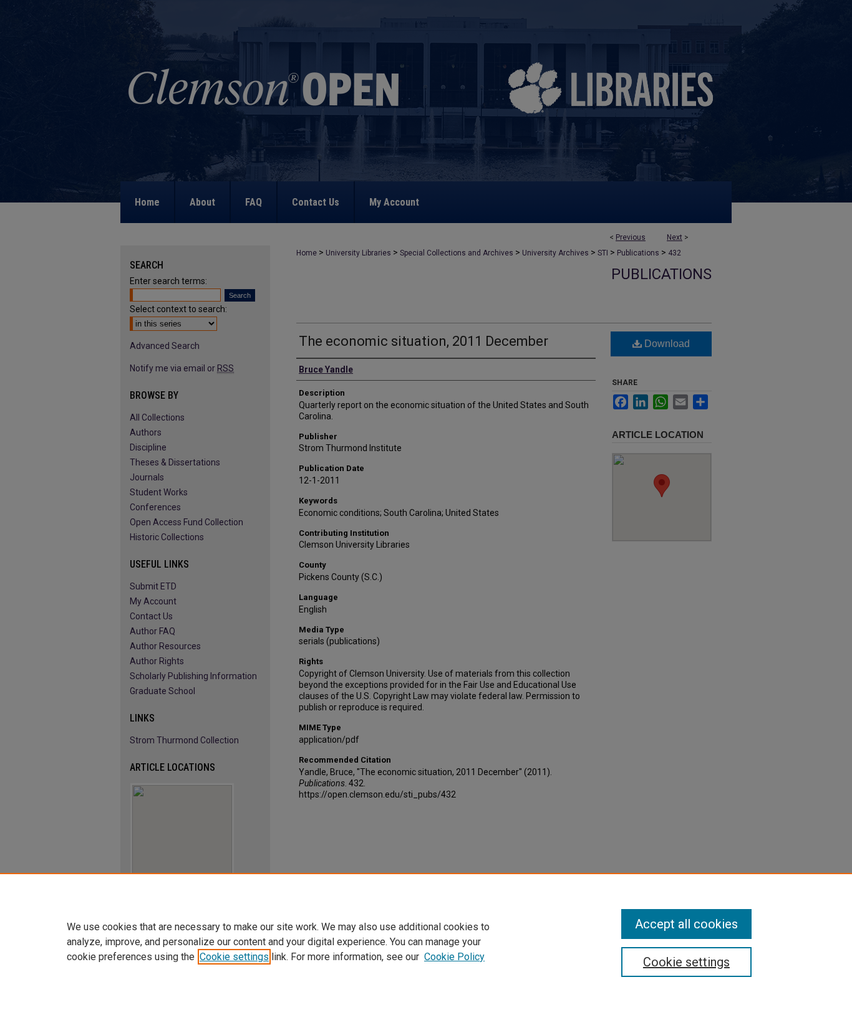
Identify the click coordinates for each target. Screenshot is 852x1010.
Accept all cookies (686, 924)
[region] (426, 941)
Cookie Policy (454, 957)
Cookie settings (234, 957)
